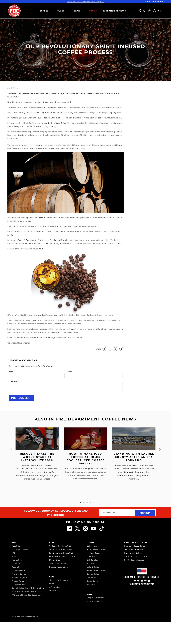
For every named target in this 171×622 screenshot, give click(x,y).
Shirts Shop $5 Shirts (58, 580)
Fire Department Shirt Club (61, 553)
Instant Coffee (93, 567)
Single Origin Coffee (96, 570)
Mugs (51, 584)
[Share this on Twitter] (104, 349)
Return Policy (18, 567)
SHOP (89, 594)
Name (12, 371)
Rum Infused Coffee (133, 553)
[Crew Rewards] (149, 11)
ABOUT (93, 11)
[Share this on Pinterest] (115, 349)
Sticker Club (54, 560)
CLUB (51, 542)
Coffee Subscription (57, 563)
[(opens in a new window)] (101, 530)
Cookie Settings (19, 584)
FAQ (14, 553)
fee (28, 240)
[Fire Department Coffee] (14, 10)
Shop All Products (95, 601)
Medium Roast (93, 553)
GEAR (77, 11)
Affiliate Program (19, 577)
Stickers (52, 591)
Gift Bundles (54, 587)
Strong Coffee (93, 574)
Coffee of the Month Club (60, 546)
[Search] (145, 10)
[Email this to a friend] (121, 349)
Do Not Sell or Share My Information (28, 588)
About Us (16, 546)
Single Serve (92, 581)
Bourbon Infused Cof (17, 240)
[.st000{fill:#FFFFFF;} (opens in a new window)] (77, 530)
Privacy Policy (18, 581)
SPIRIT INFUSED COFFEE (135, 542)
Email (70, 371)
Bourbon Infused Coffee (134, 546)
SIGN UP (145, 513)
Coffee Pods (92, 546)
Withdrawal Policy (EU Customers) (27, 595)
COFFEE (44, 11)
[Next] (159, 449)
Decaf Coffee (92, 577)
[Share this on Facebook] (110, 349)
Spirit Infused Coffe (56, 123)
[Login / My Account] (154, 11)
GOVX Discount (18, 570)
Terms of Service (19, 574)
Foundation (17, 560)
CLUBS (61, 11)
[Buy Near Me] (140, 11)
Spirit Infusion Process (134, 560)
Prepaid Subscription (58, 567)
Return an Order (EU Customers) (26, 591)
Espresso (91, 563)
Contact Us (16, 563)
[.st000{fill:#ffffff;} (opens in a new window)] (69, 530)
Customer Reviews (114, 11)
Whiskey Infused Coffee (134, 549)
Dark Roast (92, 556)
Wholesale (91, 584)
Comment (14, 381)
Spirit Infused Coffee (96, 549)
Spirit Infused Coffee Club (60, 549)
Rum (63, 240)
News (14, 556)
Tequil (52, 240)
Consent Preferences (149, 616)
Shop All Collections (95, 598)
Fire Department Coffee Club (62, 556)
